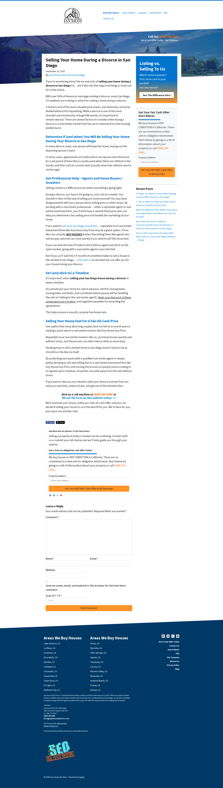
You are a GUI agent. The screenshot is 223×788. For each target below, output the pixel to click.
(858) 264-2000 (168, 36)
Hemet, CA (95, 657)
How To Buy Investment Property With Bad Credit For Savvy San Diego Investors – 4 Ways (156, 237)
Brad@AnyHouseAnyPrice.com (56, 718)
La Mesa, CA (49, 648)
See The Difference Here (157, 95)
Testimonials (155, 12)
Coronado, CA (50, 671)
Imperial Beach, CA (99, 680)
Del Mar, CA (49, 662)
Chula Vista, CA (51, 680)
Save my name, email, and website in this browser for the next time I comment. (86, 588)
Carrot (81, 777)
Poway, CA (95, 685)
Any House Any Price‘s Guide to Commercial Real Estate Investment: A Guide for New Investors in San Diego (154, 225)
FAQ (165, 12)
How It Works (128, 12)
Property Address (58, 476)
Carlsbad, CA (50, 666)
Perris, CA (94, 643)
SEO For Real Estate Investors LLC (55, 724)
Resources (174, 661)
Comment (52, 517)
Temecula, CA (96, 662)
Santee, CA (95, 690)
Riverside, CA (96, 676)
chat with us (84, 260)
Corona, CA (95, 666)
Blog (177, 669)
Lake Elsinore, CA (52, 643)
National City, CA (52, 690)
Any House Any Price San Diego (67, 75)
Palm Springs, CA (98, 652)
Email (94, 559)
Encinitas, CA (50, 652)
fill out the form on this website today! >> (89, 398)
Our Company (171, 40)
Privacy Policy (173, 665)
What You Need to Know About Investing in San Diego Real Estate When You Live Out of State (156, 213)
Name (50, 559)
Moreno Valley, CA (98, 671)
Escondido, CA (50, 657)
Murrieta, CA (96, 648)
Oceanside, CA (50, 676)
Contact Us (108, 18)
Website (50, 570)
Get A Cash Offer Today (152, 40)
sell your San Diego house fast (79, 226)
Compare (142, 12)
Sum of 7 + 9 (54, 596)
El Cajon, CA (49, 685)
